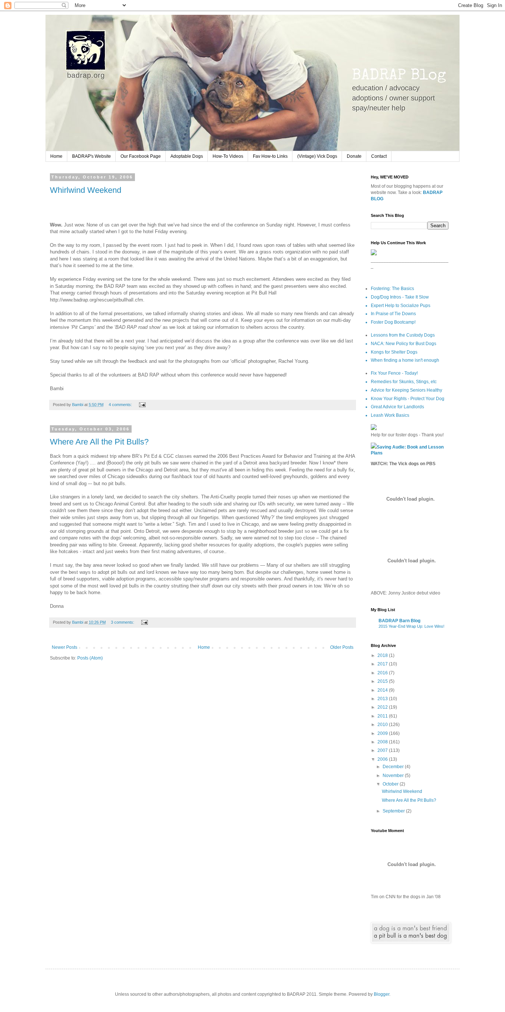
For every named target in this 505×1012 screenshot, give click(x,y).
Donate (354, 156)
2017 (383, 664)
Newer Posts (64, 647)
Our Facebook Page (141, 156)
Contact (379, 156)
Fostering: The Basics (392, 288)
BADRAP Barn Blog (399, 620)
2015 (383, 681)
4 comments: (121, 404)
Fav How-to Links (270, 156)
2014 (383, 690)
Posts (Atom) (90, 658)
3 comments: (123, 622)
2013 (383, 698)
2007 (383, 750)
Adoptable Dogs (186, 156)
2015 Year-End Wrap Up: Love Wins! (411, 626)
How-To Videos (228, 156)
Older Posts (341, 647)
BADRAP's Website (91, 156)
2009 (383, 733)
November (394, 775)
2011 (383, 716)
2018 (383, 655)
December (394, 766)
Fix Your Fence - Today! (394, 373)
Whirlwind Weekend (85, 190)
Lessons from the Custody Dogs (403, 335)
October (391, 784)
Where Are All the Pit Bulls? (99, 441)
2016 (383, 672)
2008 (383, 741)
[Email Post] (142, 404)
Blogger (381, 994)
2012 (383, 707)
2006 (383, 759)
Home (56, 156)
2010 (383, 724)
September (394, 811)
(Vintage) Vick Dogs (317, 156)
